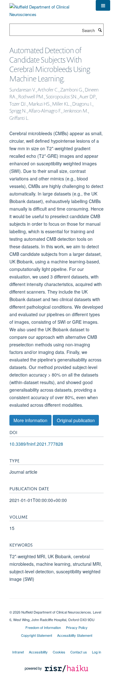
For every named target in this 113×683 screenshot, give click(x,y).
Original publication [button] (76, 420)
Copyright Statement (36, 635)
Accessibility (38, 651)
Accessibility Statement (74, 635)
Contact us (78, 651)
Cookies (59, 651)
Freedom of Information (43, 627)
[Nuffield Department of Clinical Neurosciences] (47, 8)
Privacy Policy (77, 627)
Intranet (18, 651)
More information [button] (30, 420)
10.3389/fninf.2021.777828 (36, 444)
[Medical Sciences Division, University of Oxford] (56, 606)
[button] (103, 5)
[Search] (99, 29)
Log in (96, 651)
